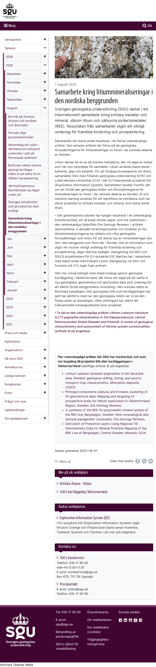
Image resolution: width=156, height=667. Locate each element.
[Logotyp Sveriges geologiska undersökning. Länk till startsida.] (22, 11)
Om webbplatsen (99, 620)
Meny (12, 26)
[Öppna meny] (45, 40)
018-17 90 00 (71, 612)
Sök (149, 26)
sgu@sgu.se (64, 624)
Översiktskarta (97, 612)
